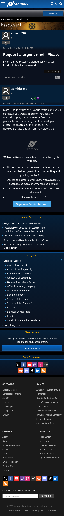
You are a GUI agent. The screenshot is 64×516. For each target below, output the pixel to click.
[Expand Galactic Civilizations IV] (5, 278)
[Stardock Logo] (18, 4)
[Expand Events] (5, 316)
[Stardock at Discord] (26, 370)
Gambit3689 (19, 88)
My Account (45, 441)
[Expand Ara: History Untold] (5, 265)
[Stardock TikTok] (32, 370)
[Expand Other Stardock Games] (5, 290)
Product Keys (46, 449)
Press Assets (8, 457)
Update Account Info (49, 457)
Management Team (11, 445)
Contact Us (7, 466)
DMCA (43, 510)
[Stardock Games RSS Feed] (43, 370)
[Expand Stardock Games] (2, 261)
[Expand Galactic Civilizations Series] (5, 282)
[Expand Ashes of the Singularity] (5, 269)
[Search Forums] (60, 3)
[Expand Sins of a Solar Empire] (5, 299)
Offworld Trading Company (49, 414)
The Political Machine (46, 410)
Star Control (42, 406)
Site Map (52, 510)
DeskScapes (7, 406)
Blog (4, 441)
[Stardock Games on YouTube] (29, 365)
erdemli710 (18, 33)
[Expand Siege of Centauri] (5, 295)
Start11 (5, 398)
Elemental (41, 393)
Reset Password (47, 453)
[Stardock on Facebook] (23, 365)
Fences (5, 402)
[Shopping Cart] (56, 3)
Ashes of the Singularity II (48, 389)
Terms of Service (30, 510)
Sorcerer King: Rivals (45, 423)
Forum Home (7, 19)
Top (61, 103)
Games (40, 384)
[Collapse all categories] (61, 260)
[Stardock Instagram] (40, 365)
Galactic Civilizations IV (46, 398)
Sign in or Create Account (32, 204)
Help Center (45, 436)
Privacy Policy (14, 510)
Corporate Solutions (11, 393)
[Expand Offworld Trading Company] (5, 286)
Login (28, 19)
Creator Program (10, 461)
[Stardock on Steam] (46, 365)
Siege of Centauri (44, 419)
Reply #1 (7, 103)
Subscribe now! (32, 348)
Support (45, 431)
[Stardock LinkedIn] (37, 370)
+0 (6, 42)
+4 (6, 97)
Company (8, 431)
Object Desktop (9, 389)
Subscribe (46, 495)
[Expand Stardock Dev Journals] (5, 312)
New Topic (53, 13)
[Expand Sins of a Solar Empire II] (5, 303)
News (5, 453)
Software (8, 384)
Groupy (5, 414)
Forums (6, 470)
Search (19, 19)
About (5, 436)
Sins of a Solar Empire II (47, 402)
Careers (5, 449)
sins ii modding (52, 71)
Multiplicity (7, 410)
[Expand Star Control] (5, 308)
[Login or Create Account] (52, 3)
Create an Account (48, 445)
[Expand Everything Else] (2, 325)
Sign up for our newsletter (19, 490)
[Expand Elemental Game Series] (5, 274)
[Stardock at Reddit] (21, 370)
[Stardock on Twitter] (18, 365)
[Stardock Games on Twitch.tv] (35, 365)
